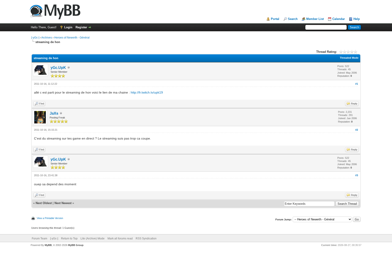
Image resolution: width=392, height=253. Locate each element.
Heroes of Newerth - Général (72, 37)
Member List (315, 19)
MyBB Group (75, 245)
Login (68, 27)
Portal (275, 19)
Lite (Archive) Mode (93, 238)
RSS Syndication (146, 238)
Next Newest (62, 203)
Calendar (338, 19)
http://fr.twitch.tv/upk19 (147, 92)
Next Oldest (44, 203)
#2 (356, 129)
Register (81, 27)
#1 (356, 83)
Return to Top (69, 238)
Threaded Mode (349, 57)
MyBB (48, 245)
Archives (46, 37)
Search (293, 19)
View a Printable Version (50, 218)
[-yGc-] (35, 37)
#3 (356, 175)
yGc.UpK (58, 68)
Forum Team (39, 238)
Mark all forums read (120, 238)
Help (356, 19)
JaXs (54, 113)
